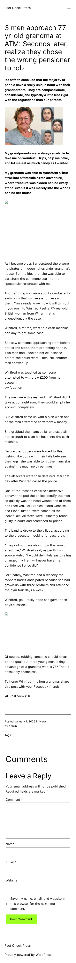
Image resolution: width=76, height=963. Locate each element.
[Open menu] (69, 8)
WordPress (43, 955)
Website (11, 880)
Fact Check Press (18, 8)
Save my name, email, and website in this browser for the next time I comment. (37, 904)
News (43, 721)
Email (11, 862)
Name (11, 844)
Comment (14, 799)
